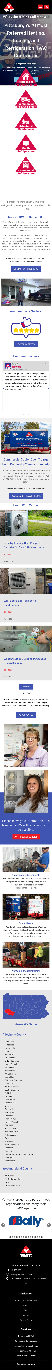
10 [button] (30, 1237)
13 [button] (37, 1237)
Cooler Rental (26, 923)
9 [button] (28, 1237)
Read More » (8, 554)
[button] (40, 7)
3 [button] (14, 1237)
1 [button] (10, 1237)
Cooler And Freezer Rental (26, 496)
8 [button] (26, 1237)
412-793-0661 (13, 699)
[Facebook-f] (26, 1283)
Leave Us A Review (26, 344)
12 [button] (35, 1237)
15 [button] (42, 1237)
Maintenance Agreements (26, 874)
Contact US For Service (26, 269)
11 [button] (33, 1237)
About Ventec (26, 715)
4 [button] (17, 1237)
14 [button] (39, 1237)
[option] (26, 1223)
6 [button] (21, 1237)
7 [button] (23, 1237)
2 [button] (12, 1237)
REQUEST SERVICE (28, 837)
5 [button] (19, 1237)
